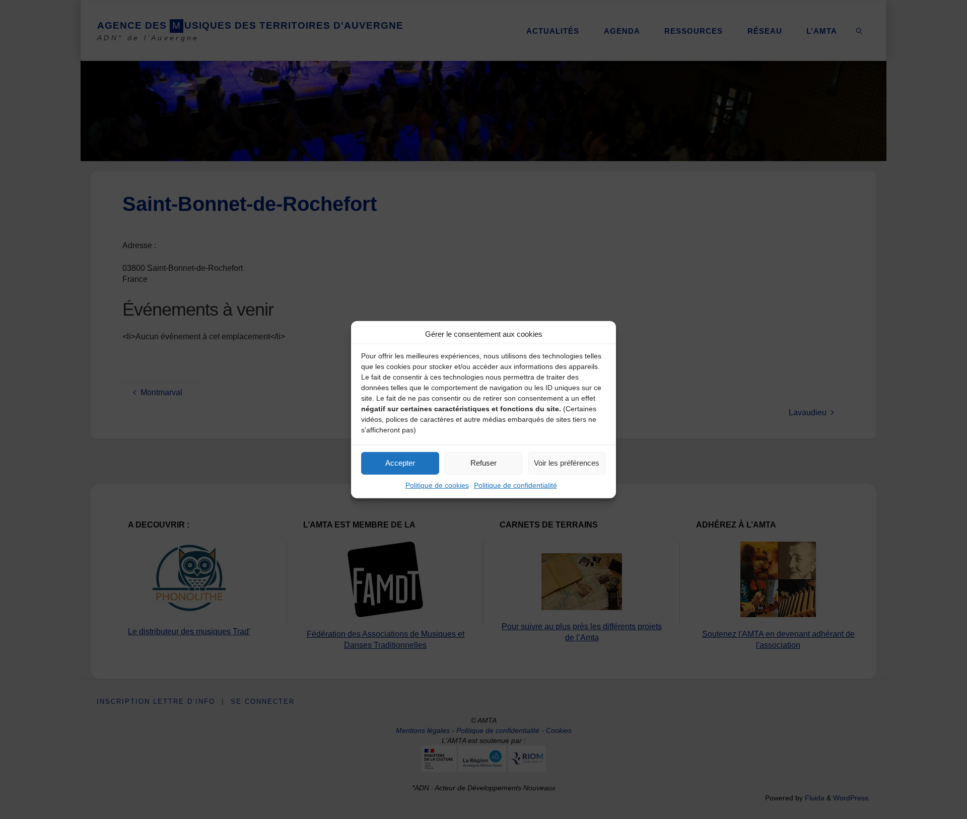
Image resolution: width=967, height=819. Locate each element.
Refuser (483, 463)
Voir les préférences (566, 463)
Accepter (400, 463)
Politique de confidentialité (515, 485)
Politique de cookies (437, 485)
